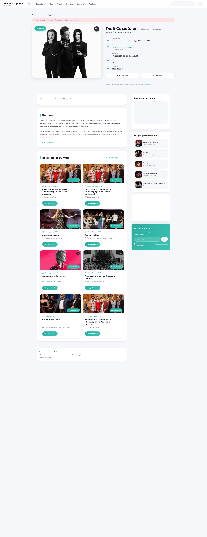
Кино (52, 4)
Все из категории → (113, 158)
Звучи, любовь (92, 235)
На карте (159, 76)
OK (164, 239)
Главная (35, 15)
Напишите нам (61, 352)
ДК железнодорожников (58, 15)
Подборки (92, 4)
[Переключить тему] (200, 4)
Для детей (81, 4)
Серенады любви (51, 319)
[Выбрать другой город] (29, 4)
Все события (41, 4)
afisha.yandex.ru (146, 85)
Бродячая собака (50, 197)
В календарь (124, 76)
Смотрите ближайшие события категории (62, 20)
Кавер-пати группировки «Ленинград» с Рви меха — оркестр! (55, 191)
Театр (59, 4)
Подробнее (48, 203)
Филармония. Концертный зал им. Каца (100, 238)
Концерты (69, 4)
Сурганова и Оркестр (53, 276)
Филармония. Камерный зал (53, 238)
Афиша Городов (14, 3)
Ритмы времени (50, 235)
